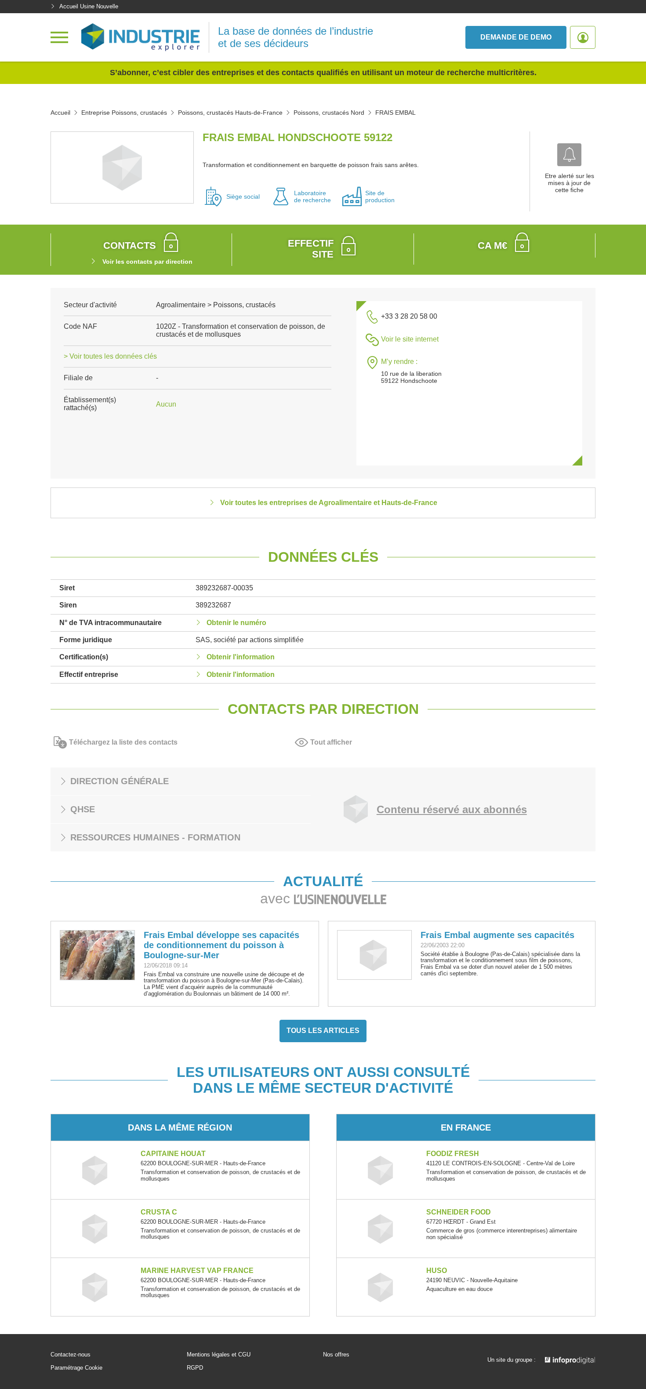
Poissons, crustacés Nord (329, 112)
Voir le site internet (410, 339)
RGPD (195, 1368)
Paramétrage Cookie (76, 1368)
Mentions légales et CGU (218, 1355)
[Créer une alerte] (569, 154)
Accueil (60, 112)
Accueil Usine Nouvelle (88, 6)
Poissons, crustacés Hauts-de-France (230, 112)
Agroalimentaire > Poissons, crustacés (216, 305)
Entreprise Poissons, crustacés (124, 112)
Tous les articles (323, 1030)
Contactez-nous (71, 1355)
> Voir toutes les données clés (110, 356)
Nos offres (336, 1355)
